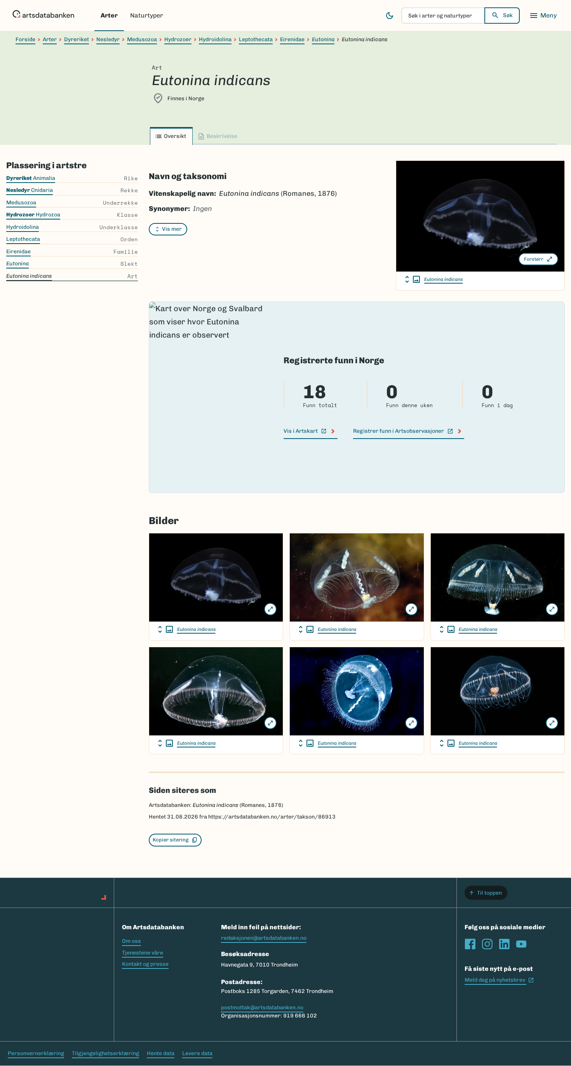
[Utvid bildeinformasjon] (412, 279)
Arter (109, 15)
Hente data (160, 1053)
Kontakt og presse (145, 964)
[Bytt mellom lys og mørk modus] (390, 16)
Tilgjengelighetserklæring (105, 1053)
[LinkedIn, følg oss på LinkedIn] (504, 944)
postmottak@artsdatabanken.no (262, 1007)
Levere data (197, 1053)
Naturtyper (146, 15)
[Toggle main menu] (543, 15)
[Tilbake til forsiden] (43, 15)
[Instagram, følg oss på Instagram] (487, 944)
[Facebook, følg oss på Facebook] (470, 944)
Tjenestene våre (142, 952)
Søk (508, 15)
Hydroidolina (215, 39)
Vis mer (172, 229)
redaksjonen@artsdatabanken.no (263, 938)
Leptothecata (256, 39)
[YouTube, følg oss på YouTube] (521, 944)
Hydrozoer (177, 39)
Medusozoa (142, 39)
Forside (25, 39)
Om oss (131, 941)
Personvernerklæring (36, 1053)
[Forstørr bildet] (270, 609)
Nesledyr (108, 39)
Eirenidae (292, 39)
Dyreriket (76, 39)
